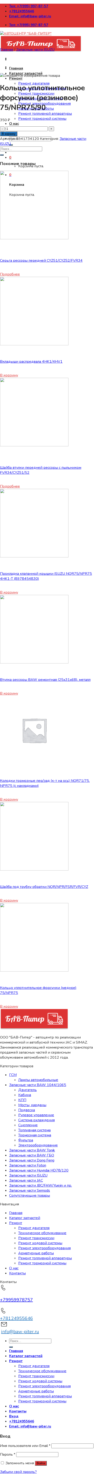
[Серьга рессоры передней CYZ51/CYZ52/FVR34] (34, 238)
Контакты (17, 1273)
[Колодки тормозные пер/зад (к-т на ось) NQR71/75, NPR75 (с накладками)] (34, 763)
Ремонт (16, 78)
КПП (22, 1100)
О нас (14, 123)
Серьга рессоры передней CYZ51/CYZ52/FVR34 (41, 260)
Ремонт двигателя (34, 1227)
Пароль (7, 1454)
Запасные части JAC (26, 1180)
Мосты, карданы (32, 1105)
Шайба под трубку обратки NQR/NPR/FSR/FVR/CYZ (44, 886)
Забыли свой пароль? (18, 1471)
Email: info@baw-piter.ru (30, 16)
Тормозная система (34, 1135)
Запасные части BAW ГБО (31, 1155)
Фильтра (25, 1140)
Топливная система (34, 1130)
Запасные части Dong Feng (31, 1160)
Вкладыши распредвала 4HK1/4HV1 (31, 361)
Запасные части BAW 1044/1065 (37, 1084)
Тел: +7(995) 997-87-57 (28, 6)
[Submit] (11, 145)
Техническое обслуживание (42, 1233)
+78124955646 (21, 11)
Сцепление (28, 1125)
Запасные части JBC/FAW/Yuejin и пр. (40, 1185)
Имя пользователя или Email (25, 1445)
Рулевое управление (36, 1115)
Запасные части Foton (27, 1165)
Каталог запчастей (24, 1217)
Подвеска (26, 1110)
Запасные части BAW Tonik (32, 1150)
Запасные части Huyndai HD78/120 (38, 1170)
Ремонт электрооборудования (44, 1248)
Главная (16, 68)
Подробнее (10, 274)
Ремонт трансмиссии (36, 1238)
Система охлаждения (36, 1120)
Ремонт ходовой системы (40, 1243)
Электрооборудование (38, 1145)
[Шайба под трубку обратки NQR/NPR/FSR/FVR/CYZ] (34, 869)
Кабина (24, 1094)
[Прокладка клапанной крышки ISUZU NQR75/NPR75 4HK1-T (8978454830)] (34, 556)
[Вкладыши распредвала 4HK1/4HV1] (34, 344)
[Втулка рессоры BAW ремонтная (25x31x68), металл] (34, 662)
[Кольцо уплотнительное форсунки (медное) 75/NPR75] (34, 970)
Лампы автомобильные (38, 1079)
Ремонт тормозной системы (42, 118)
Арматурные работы (36, 1253)
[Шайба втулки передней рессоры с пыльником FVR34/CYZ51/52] (34, 445)
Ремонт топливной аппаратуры (45, 113)
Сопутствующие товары (29, 1195)
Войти (41, 1463)
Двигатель (27, 1089)
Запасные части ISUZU (35, 49)
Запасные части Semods (29, 1190)
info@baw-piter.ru (20, 1332)
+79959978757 (16, 1300)
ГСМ (13, 1074)
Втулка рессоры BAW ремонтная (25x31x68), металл (45, 679)
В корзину (9, 134)
